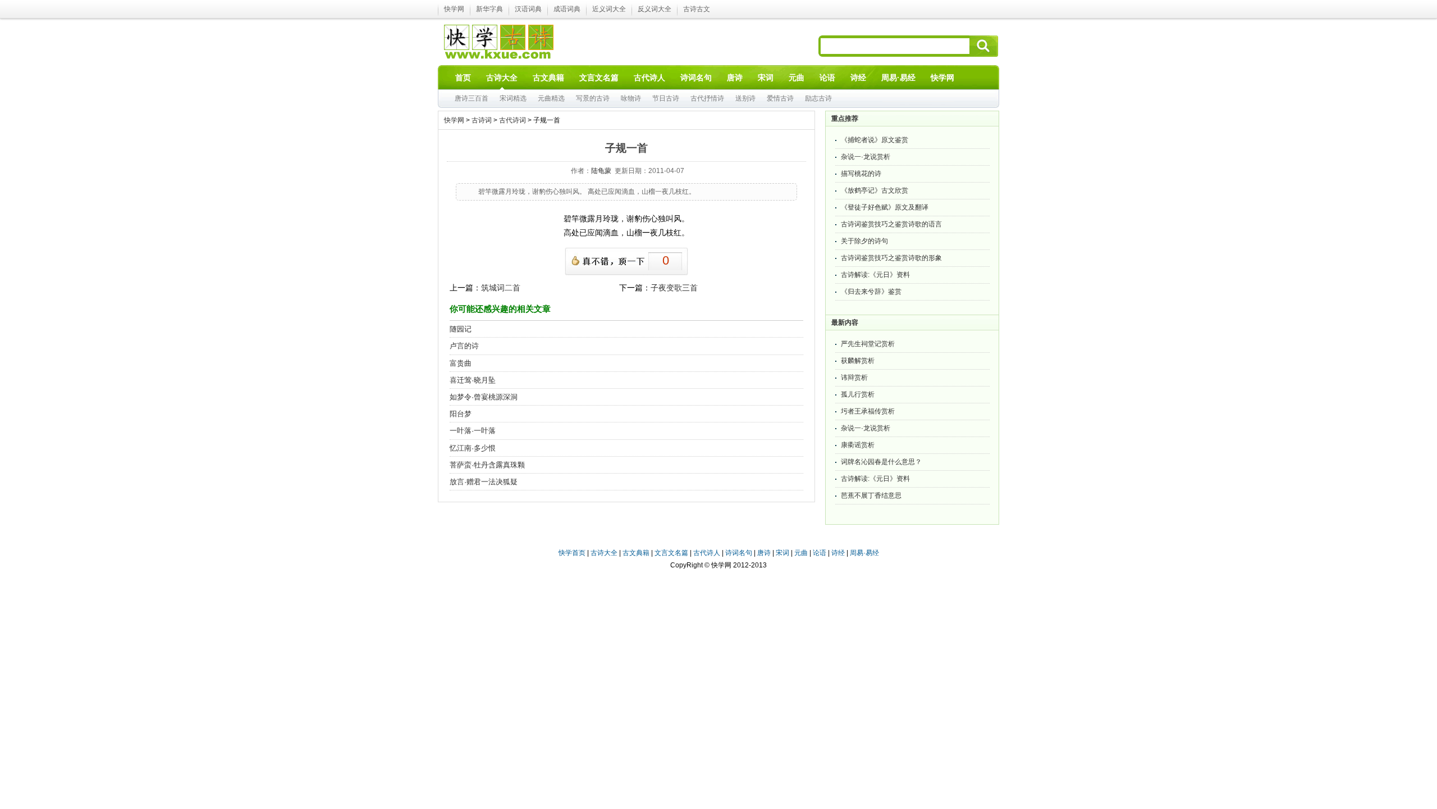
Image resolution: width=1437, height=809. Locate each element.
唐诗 (764, 553)
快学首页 (572, 553)
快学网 (454, 9)
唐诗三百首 (471, 98)
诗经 (838, 553)
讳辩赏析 (854, 377)
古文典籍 (636, 553)
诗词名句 (738, 553)
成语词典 (566, 9)
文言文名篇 (671, 553)
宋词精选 (513, 98)
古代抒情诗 (707, 98)
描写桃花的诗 (861, 174)
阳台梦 (461, 414)
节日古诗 (665, 98)
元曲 (801, 553)
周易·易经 (898, 77)
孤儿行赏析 (858, 394)
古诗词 (482, 120)
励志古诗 (818, 98)
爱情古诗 (780, 98)
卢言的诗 (464, 346)
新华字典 (489, 9)
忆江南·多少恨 (473, 448)
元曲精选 (551, 98)
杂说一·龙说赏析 (865, 157)
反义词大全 (654, 9)
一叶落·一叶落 (473, 430)
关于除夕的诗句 (864, 241)
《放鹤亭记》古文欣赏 (874, 190)
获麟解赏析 (858, 361)
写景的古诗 (593, 98)
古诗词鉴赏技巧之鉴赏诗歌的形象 (891, 258)
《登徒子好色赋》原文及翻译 (884, 207)
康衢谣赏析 (858, 445)
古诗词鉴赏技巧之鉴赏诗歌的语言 (891, 224)
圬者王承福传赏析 (868, 411)
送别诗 (745, 98)
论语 (819, 553)
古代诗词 (512, 120)
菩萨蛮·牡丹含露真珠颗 (487, 465)
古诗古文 (696, 9)
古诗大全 (604, 553)
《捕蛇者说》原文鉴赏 (874, 140)
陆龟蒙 (601, 171)
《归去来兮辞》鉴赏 (871, 292)
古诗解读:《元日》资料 (875, 275)
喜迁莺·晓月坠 (473, 380)
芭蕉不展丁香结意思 (871, 495)
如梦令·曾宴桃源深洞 (484, 397)
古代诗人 (706, 553)
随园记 (461, 329)
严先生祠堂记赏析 (868, 344)
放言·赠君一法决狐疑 (484, 482)
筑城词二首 (500, 287)
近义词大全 (609, 9)
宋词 (782, 553)
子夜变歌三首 (674, 287)
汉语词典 (528, 9)
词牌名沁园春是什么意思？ (881, 462)
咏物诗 (631, 98)
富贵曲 (461, 363)
